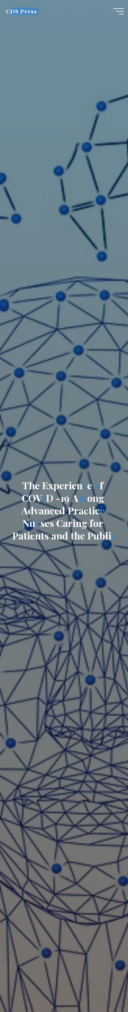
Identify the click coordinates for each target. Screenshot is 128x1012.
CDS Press (21, 11)
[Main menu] (118, 11)
